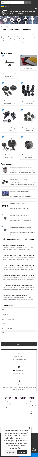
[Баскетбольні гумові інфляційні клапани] (9, 90)
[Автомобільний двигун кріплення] (9, 117)
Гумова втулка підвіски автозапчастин (21, 167)
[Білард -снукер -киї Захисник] (5, 181)
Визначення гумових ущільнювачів (15, 295)
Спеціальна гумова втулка (18, 203)
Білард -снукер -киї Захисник (18, 179)
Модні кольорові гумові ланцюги (19, 191)
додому (2, 25)
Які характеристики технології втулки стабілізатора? (19, 255)
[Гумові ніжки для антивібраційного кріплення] (9, 144)
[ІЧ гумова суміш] (28, 60)
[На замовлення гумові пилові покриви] (9, 63)
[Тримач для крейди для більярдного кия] (28, 117)
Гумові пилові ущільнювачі (17, 25)
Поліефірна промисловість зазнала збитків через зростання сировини (19, 275)
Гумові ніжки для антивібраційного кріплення (9, 157)
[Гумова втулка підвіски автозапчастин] (5, 169)
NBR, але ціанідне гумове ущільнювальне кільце (19, 265)
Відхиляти (10, 452)
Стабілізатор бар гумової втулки (19, 215)
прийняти (22, 452)
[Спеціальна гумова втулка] (5, 205)
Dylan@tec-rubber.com (19, 359)
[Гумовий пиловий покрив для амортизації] (28, 90)
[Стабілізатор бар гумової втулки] (5, 217)
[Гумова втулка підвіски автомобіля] (28, 144)
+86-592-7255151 (19, 373)
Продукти (8, 25)
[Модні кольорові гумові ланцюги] (5, 193)
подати (19, 344)
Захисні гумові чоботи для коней (14, 245)
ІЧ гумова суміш (28, 68)
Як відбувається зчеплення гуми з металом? (18, 285)
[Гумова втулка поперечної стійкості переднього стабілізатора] (5, 229)
